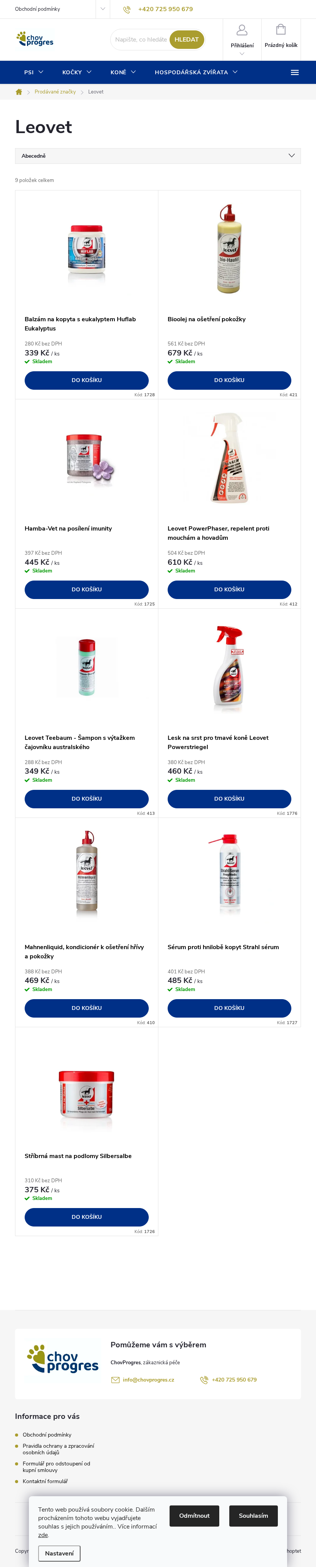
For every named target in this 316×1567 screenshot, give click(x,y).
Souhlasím (253, 1516)
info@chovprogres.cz (148, 1379)
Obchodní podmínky (37, 9)
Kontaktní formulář (45, 1481)
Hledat (187, 39)
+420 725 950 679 (234, 1379)
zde (43, 1535)
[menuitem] (34, 73)
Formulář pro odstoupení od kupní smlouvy (56, 1467)
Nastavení (59, 1553)
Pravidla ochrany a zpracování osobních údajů (58, 1449)
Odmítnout (194, 1516)
